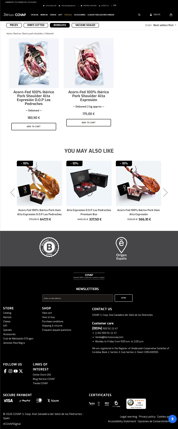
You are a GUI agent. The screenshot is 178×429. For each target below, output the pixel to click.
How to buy (48, 317)
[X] (21, 371)
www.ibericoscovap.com (68, 6)
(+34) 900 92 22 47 (106, 333)
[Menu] (144, 400)
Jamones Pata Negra (14, 342)
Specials (7, 330)
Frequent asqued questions (56, 330)
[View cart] (171, 14)
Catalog (7, 312)
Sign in (156, 14)
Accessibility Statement (122, 421)
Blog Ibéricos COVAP (44, 379)
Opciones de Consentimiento (155, 421)
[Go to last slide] (10, 192)
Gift (5, 325)
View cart (47, 312)
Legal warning (128, 416)
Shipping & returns (89, 6)
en (114, 5)
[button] (44, 15)
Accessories (9, 334)
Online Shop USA (50, 6)
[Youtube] (16, 371)
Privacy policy (147, 416)
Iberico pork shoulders (33, 33)
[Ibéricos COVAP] (15, 14)
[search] (139, 14)
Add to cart (34, 126)
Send (123, 298)
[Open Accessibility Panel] (172, 419)
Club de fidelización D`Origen (18, 338)
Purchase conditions (52, 321)
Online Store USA (42, 374)
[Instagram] (11, 371)
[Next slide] (167, 192)
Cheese (6, 321)
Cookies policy (165, 416)
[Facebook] (5, 371)
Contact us (105, 6)
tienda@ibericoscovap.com (109, 337)
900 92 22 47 (110, 328)
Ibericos (17, 33)
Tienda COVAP (40, 383)
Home (9, 33)
